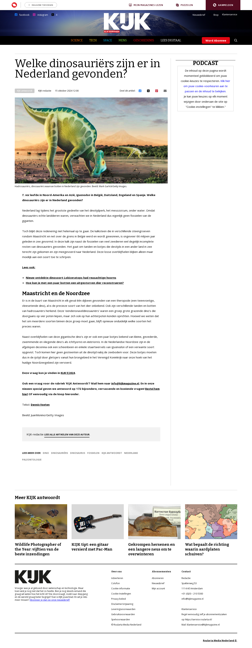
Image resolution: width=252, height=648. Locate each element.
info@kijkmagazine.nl (125, 383)
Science (77, 40)
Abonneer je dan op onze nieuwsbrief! (50, 599)
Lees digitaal (171, 40)
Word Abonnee (216, 40)
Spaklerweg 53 (189, 583)
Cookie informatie (120, 588)
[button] (223, 5)
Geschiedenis (143, 40)
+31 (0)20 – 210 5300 (192, 593)
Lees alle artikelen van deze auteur (66, 434)
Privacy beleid (118, 598)
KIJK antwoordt (24, 90)
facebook (24, 14)
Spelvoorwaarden (120, 619)
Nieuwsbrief (199, 14)
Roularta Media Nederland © (220, 640)
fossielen (93, 453)
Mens (123, 40)
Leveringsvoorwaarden (123, 609)
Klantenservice (229, 14)
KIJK (63, 373)
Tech (93, 40)
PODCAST (205, 63)
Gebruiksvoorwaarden (123, 614)
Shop (216, 14)
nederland (131, 453)
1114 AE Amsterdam (192, 588)
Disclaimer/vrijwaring (122, 604)
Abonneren (158, 578)
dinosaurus (77, 453)
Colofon (115, 583)
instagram (42, 14)
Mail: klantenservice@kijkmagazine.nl (201, 624)
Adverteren (117, 578)
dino (46, 453)
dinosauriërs (59, 453)
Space (107, 40)
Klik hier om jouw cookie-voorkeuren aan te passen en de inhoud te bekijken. (207, 86)
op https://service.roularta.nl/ (197, 619)
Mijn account (158, 588)
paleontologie (32, 459)
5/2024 (71, 373)
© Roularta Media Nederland (126, 624)
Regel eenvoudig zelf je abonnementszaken (204, 614)
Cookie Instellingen (121, 593)
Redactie (186, 578)
